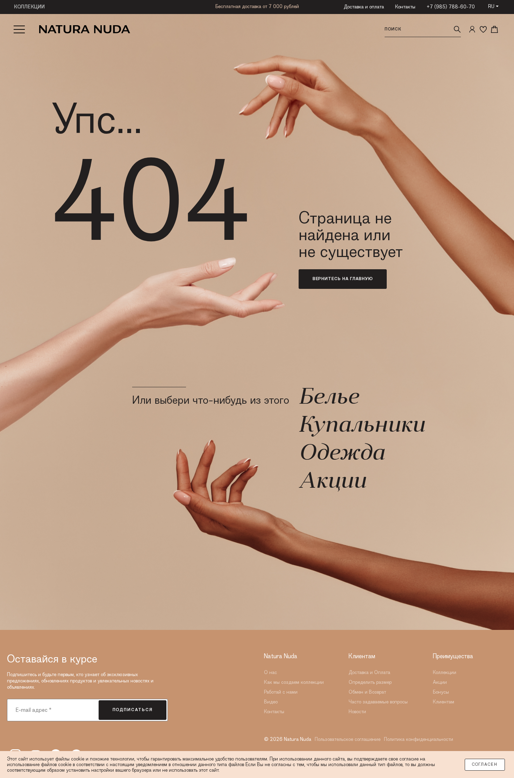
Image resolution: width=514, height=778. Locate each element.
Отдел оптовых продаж (257, 6)
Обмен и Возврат (367, 692)
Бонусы (441, 692)
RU (491, 6)
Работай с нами (281, 692)
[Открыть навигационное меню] (19, 29)
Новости (357, 711)
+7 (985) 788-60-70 (451, 7)
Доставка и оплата (364, 7)
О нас (270, 672)
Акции (332, 482)
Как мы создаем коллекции (294, 682)
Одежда (341, 454)
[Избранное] (483, 29)
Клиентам (443, 702)
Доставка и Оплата (369, 672)
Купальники (361, 426)
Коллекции (444, 672)
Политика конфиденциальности (418, 739)
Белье (328, 398)
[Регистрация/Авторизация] (472, 29)
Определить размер (370, 682)
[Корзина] (494, 29)
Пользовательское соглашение (347, 739)
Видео (271, 702)
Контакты (405, 7)
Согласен (485, 765)
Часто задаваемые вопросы (378, 702)
